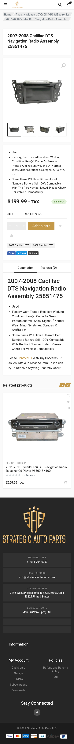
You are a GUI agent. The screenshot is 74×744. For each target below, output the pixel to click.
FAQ (55, 677)
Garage (18, 673)
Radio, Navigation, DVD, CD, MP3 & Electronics (42, 14)
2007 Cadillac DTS (19, 245)
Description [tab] (25, 268)
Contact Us (25, 358)
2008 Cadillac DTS (43, 245)
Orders (18, 679)
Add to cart (41, 226)
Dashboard (18, 667)
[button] (65, 482)
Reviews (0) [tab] (48, 268)
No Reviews (28, 475)
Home (7, 14)
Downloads (18, 690)
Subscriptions (18, 684)
